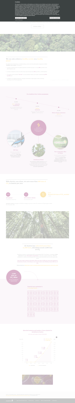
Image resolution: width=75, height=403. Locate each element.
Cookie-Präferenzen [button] (18, 19)
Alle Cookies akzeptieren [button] (54, 17)
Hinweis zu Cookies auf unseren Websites (27, 15)
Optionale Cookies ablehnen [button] (21, 17)
